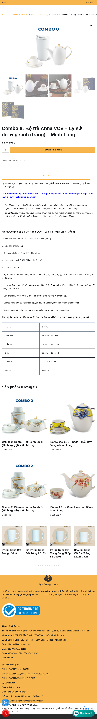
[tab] (46, 176)
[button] (91, 25)
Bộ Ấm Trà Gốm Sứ (20, 14)
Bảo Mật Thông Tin (10, 665)
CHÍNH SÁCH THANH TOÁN (15, 669)
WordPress (23, 716)
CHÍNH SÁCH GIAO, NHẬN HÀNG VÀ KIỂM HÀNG (25, 674)
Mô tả (46, 175)
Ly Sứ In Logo (8, 183)
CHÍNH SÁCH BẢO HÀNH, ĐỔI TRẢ (18, 678)
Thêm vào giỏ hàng (52, 150)
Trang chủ (6, 14)
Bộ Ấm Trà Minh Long (39, 14)
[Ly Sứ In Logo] (4, 2)
